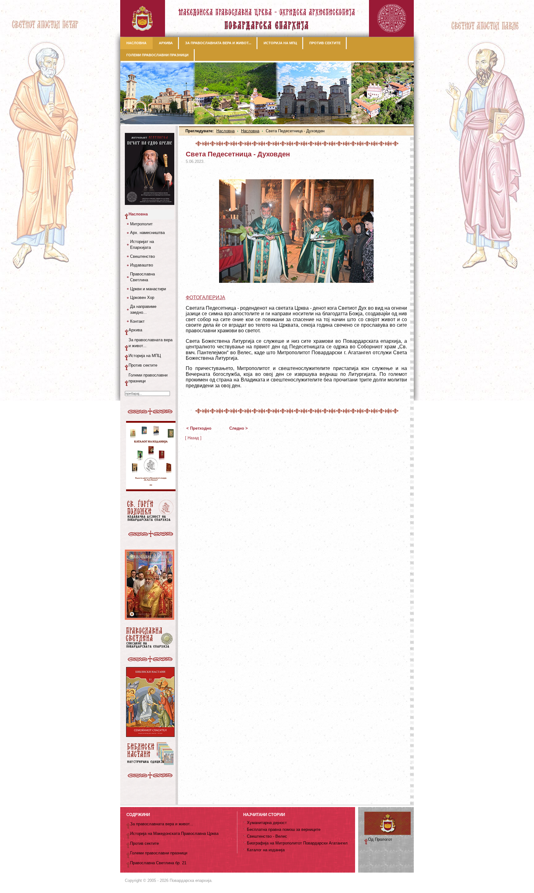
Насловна (225, 131)
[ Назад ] (193, 438)
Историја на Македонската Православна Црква (174, 833)
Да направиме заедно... (143, 309)
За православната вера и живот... (150, 343)
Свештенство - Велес (267, 836)
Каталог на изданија (266, 850)
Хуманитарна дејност (267, 822)
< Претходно (198, 428)
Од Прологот (380, 839)
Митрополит (141, 224)
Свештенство (142, 256)
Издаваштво (141, 265)
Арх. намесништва (147, 232)
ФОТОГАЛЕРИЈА (205, 297)
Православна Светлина (142, 277)
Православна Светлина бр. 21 (158, 863)
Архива (135, 330)
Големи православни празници (148, 378)
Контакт (137, 321)
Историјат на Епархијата (142, 244)
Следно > (238, 428)
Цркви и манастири (148, 289)
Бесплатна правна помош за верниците (283, 829)
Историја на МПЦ (145, 355)
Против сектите (143, 365)
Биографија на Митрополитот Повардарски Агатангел (297, 843)
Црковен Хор (142, 297)
